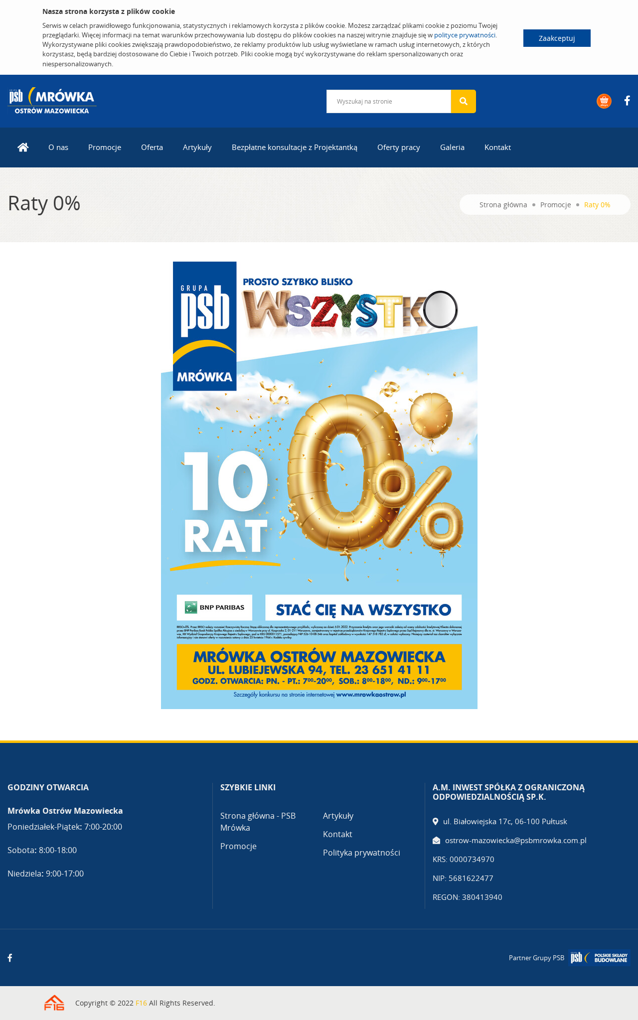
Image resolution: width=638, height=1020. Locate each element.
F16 (141, 1003)
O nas (58, 147)
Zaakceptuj (557, 38)
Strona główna (503, 204)
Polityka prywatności (361, 852)
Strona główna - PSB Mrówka (258, 821)
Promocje (104, 147)
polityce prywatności (464, 34)
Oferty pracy (398, 147)
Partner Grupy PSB (536, 957)
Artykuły (197, 147)
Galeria (452, 147)
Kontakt (497, 147)
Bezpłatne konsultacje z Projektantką (294, 147)
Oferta (152, 147)
